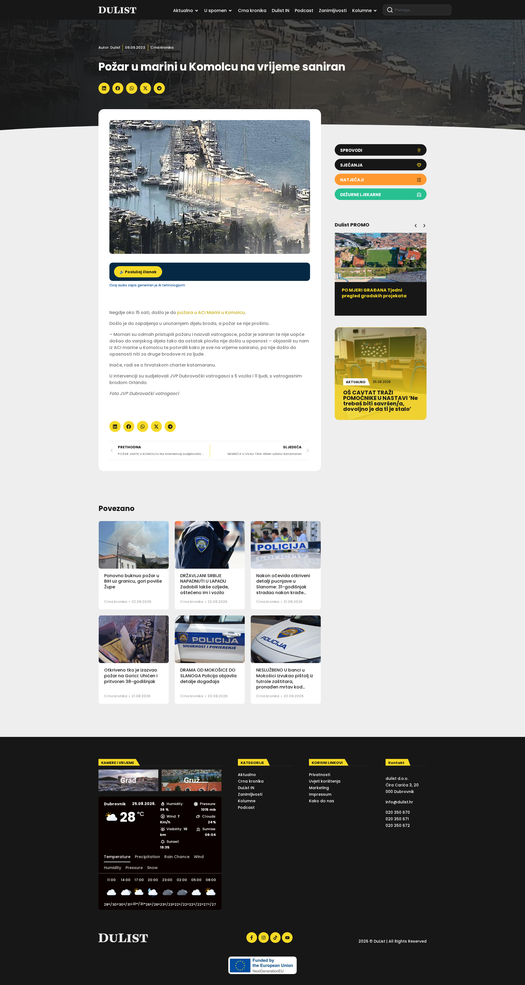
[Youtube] (287, 937)
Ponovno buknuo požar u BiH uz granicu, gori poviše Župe (133, 581)
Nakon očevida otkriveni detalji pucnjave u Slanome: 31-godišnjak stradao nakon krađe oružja (283, 587)
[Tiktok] (275, 937)
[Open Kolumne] (375, 10)
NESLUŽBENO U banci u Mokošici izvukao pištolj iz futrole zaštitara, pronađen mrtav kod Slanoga (284, 681)
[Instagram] (263, 937)
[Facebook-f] (251, 937)
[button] (104, 88)
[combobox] (417, 9)
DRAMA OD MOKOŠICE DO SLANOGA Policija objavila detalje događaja (208, 676)
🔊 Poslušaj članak (138, 272)
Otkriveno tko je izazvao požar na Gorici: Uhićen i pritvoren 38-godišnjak (131, 676)
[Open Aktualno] (196, 10)
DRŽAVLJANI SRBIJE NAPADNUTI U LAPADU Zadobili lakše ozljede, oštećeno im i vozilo (204, 584)
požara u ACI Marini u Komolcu (211, 312)
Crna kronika (161, 47)
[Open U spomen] (230, 10)
